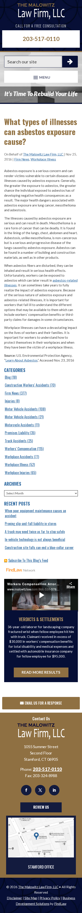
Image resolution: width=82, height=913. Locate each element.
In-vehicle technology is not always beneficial (35, 539)
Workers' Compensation (20, 448)
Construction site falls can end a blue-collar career (39, 547)
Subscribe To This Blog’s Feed (28, 560)
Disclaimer (14, 898)
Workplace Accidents (19, 456)
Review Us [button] (41, 807)
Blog (8, 377)
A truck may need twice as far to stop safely (35, 531)
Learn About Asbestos (21, 360)
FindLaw (60, 904)
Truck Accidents (15, 440)
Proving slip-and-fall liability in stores (30, 523)
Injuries (10, 401)
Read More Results (41, 672)
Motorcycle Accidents (19, 425)
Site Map (30, 898)
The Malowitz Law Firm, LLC (43, 154)
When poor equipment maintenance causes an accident (35, 513)
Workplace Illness (43, 159)
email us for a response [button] (43, 703)
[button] (41, 77)
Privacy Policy (50, 898)
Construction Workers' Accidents (27, 385)
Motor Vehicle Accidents (21, 409)
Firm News (21, 159)
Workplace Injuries (17, 472)
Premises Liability (17, 432)
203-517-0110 (41, 38)
